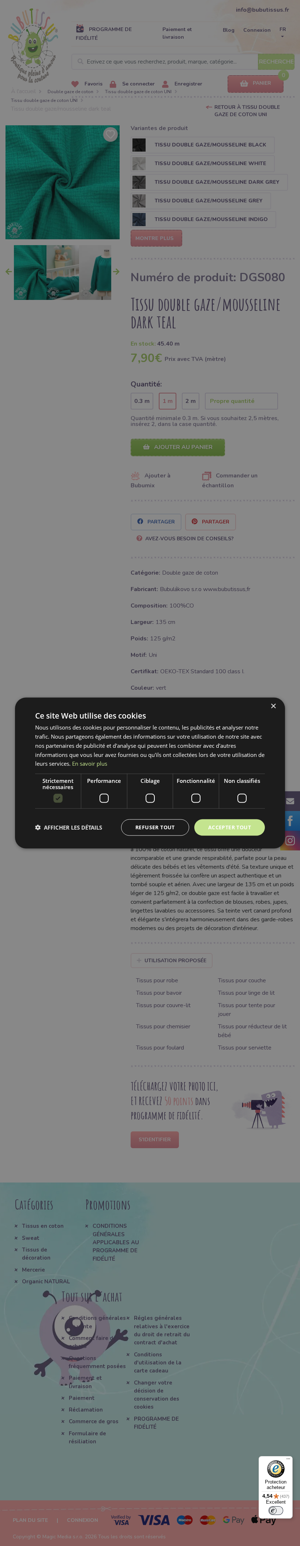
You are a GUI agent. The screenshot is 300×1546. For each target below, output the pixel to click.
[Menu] (288, 1460)
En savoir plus (89, 763)
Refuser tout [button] (155, 827)
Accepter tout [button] (229, 827)
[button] (68, 827)
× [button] (273, 706)
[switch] (276, 1510)
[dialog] (150, 773)
